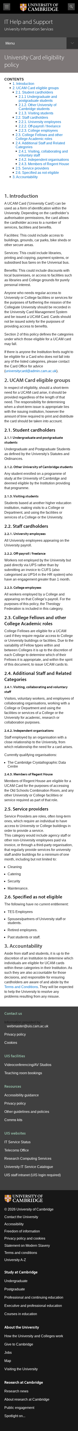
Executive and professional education (33, 1306)
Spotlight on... (14, 1416)
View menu (6, 6)
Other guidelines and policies (26, 1112)
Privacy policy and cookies (24, 1238)
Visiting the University (21, 1369)
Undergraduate (16, 1281)
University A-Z (15, 1260)
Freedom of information (22, 1231)
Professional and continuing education (33, 1297)
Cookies (10, 1042)
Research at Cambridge (23, 1382)
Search (71, 6)
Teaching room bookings (23, 1073)
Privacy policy (15, 1034)
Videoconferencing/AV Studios (27, 1065)
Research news (16, 1391)
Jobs (8, 1352)
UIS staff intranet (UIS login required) (32, 1175)
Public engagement (19, 1408)
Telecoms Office (16, 1150)
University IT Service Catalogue (28, 1167)
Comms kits (13, 1120)
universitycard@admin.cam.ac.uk (30, 371)
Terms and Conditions (21, 987)
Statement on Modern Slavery (27, 1245)
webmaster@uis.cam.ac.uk (27, 1026)
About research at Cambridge (26, 1399)
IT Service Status (17, 1142)
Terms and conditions (20, 1253)
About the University (21, 1327)
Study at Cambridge (20, 1272)
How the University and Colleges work (33, 1336)
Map (7, 1361)
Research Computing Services (27, 1158)
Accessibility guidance (21, 1095)
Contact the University (21, 1217)
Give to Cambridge (18, 1344)
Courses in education (20, 1314)
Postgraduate (14, 1289)
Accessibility (14, 1224)
